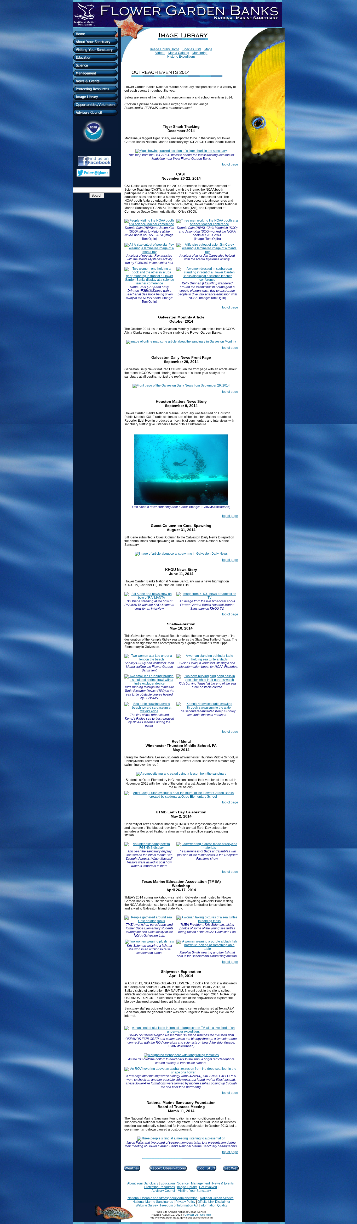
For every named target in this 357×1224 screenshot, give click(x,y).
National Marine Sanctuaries (153, 1202)
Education (167, 1183)
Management (200, 1183)
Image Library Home (164, 49)
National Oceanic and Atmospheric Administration (163, 1198)
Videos (160, 53)
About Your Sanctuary (142, 1183)
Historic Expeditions (181, 56)
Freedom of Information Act (179, 1205)
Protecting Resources (159, 1187)
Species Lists (191, 49)
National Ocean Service (217, 1198)
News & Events (223, 1183)
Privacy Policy (185, 1202)
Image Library (187, 1187)
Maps (208, 49)
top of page (230, 164)
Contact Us (191, 1214)
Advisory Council (164, 1191)
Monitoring (200, 53)
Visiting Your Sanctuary (194, 1191)
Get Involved (208, 1187)
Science (183, 1183)
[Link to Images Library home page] (181, 46)
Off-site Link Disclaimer (214, 1202)
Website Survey (147, 1205)
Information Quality (213, 1205)
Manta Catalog (178, 53)
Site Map (205, 1214)
